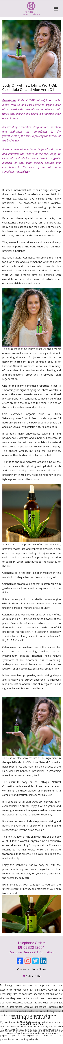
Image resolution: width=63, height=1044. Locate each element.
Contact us (23, 969)
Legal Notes (39, 969)
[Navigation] (56, 9)
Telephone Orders (31, 947)
